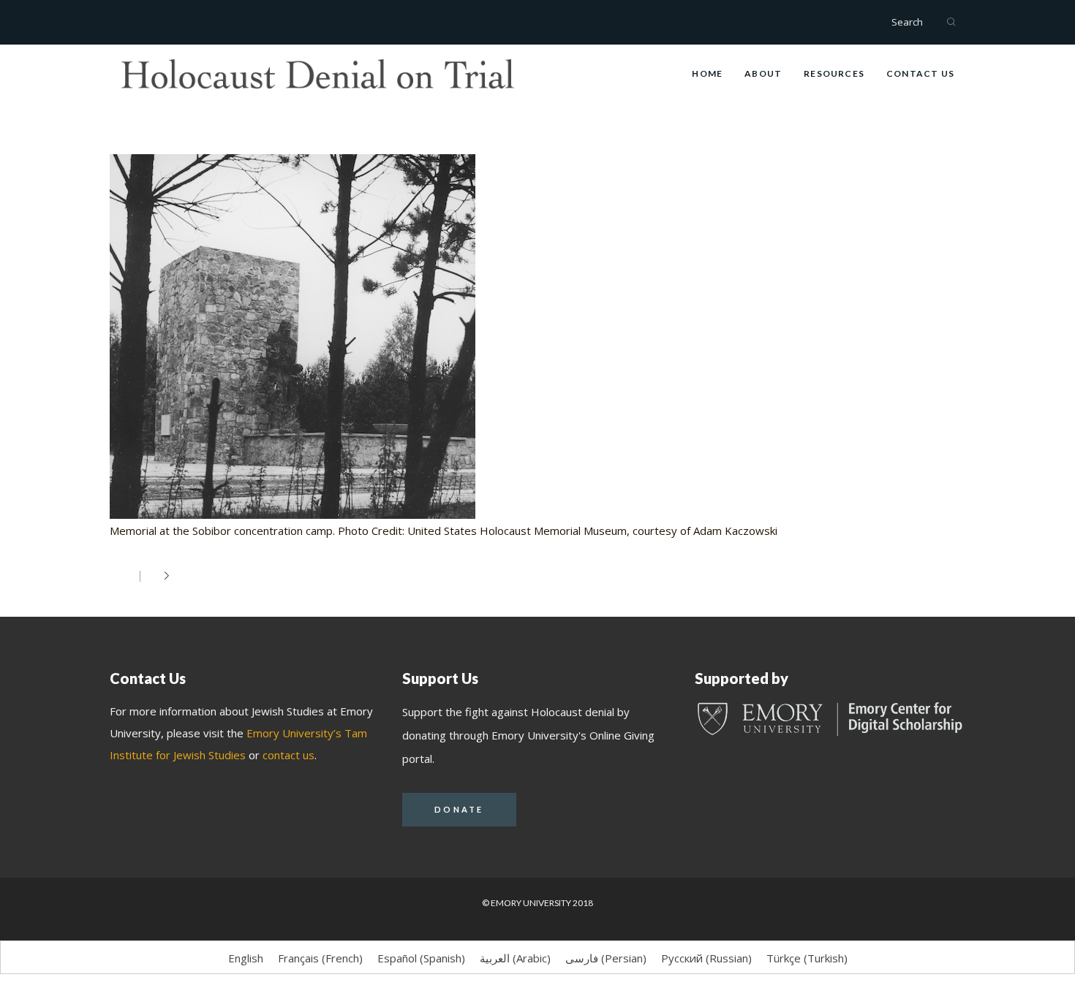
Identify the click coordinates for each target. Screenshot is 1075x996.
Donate (459, 809)
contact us (288, 755)
